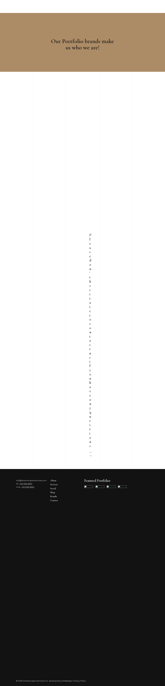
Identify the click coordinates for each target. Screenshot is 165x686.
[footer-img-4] (100, 576)
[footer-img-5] (88, 576)
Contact (54, 500)
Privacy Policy (79, 681)
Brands (53, 496)
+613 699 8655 (25, 484)
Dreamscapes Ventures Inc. (35, 681)
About (53, 480)
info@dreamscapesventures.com (31, 480)
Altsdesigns (67, 681)
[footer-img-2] (111, 576)
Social (53, 488)
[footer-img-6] (122, 576)
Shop (52, 492)
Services (54, 484)
